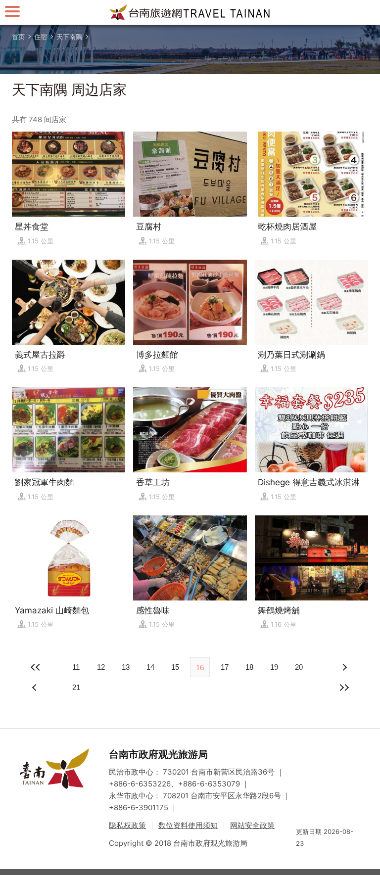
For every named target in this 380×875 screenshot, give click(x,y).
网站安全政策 (252, 825)
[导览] (12, 11)
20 (299, 667)
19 (274, 667)
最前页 (36, 667)
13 (126, 667)
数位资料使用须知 (188, 825)
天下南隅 (69, 37)
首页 (18, 37)
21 (76, 687)
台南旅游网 (190, 12)
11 (76, 667)
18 (249, 667)
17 (225, 667)
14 (150, 667)
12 (101, 667)
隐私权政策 (127, 825)
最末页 (344, 687)
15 (175, 667)
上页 (344, 667)
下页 (36, 687)
